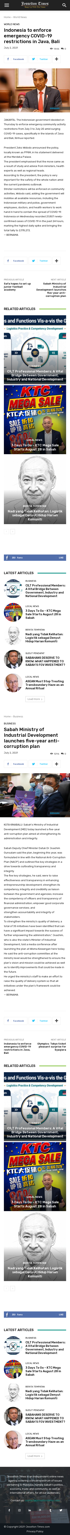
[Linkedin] (30, 1510)
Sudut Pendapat (35, 653)
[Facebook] (9, 1510)
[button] (6, 5)
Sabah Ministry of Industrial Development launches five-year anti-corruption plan (51, 289)
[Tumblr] (50, 1510)
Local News (34, 440)
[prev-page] (6, 531)
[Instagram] (19, 1510)
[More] (56, 59)
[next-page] (12, 531)
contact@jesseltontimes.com (42, 1500)
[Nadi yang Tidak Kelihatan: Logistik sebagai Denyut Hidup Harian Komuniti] (35, 489)
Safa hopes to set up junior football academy (17, 286)
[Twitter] (61, 1510)
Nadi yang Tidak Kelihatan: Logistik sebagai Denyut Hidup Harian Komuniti (35, 515)
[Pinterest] (40, 1510)
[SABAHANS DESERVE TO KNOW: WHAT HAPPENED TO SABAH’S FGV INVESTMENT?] (13, 659)
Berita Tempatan (34, 506)
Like (61, 557)
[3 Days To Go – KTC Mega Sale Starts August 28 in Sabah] (35, 419)
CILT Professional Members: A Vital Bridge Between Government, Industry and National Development (35, 375)
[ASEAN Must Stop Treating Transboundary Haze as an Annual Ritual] (13, 682)
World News (20, 17)
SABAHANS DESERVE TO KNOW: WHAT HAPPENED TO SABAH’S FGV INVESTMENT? (45, 661)
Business (34, 366)
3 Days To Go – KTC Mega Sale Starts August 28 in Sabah (35, 447)
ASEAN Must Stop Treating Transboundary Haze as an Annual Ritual (44, 685)
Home (7, 17)
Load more (34, 699)
